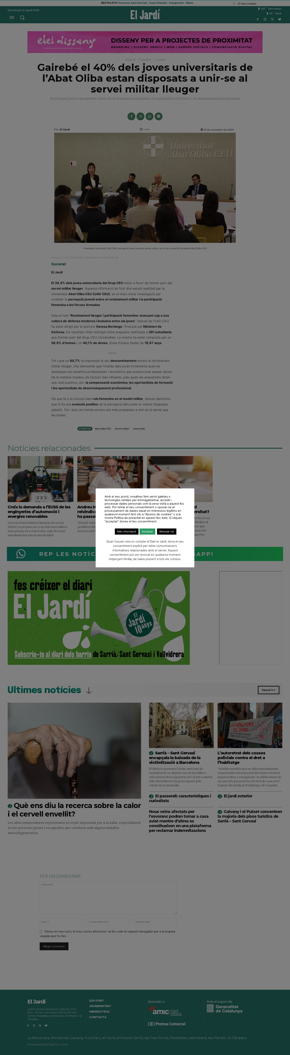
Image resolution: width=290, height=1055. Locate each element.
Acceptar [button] (147, 531)
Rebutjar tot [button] (166, 531)
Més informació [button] (126, 531)
